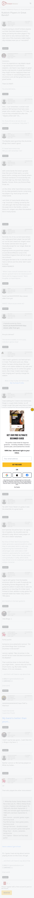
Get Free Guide (17, 464)
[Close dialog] (32, 409)
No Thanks (17, 487)
